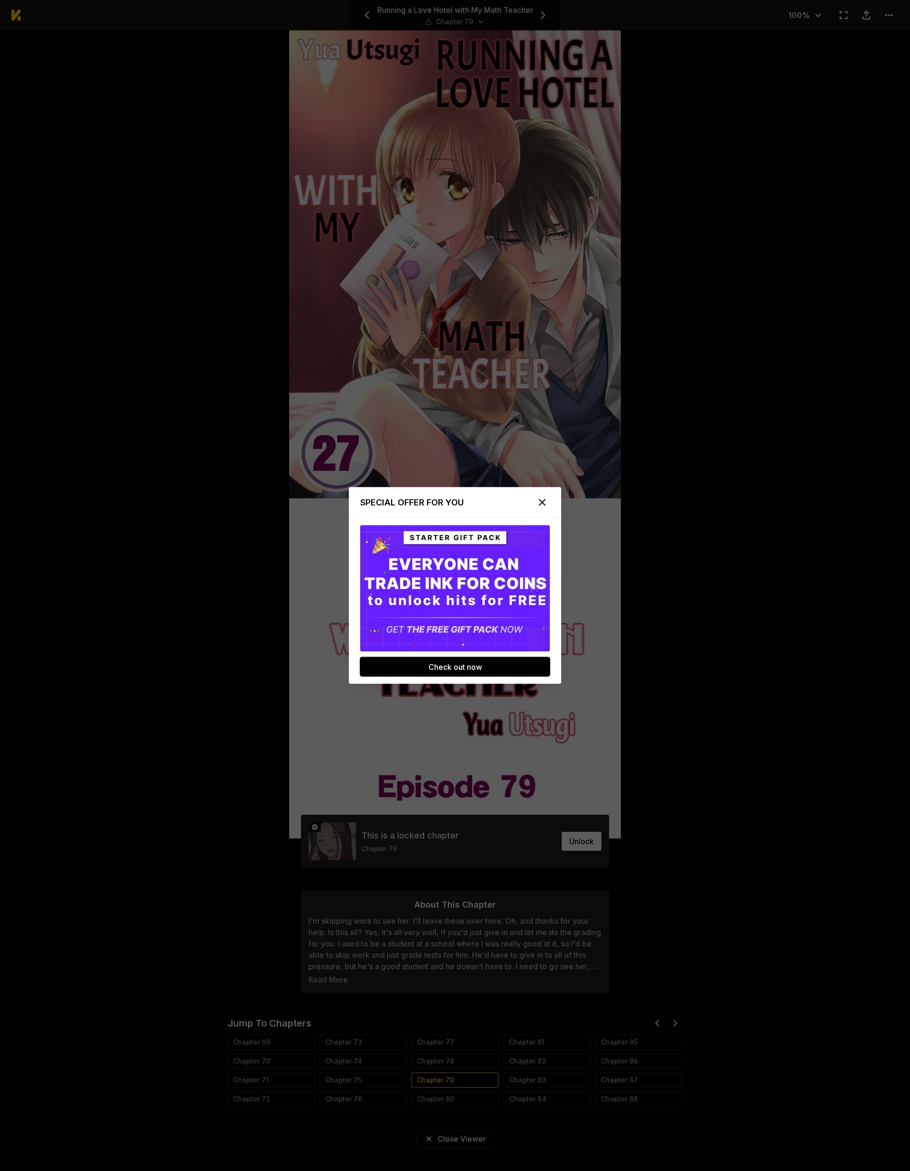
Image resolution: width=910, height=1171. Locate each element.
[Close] (542, 502)
